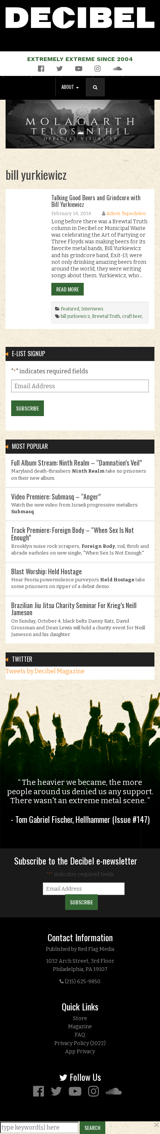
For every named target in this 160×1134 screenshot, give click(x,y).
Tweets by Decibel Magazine (45, 671)
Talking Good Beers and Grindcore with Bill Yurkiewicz (96, 201)
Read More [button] (67, 289)
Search (98, 94)
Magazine (80, 1026)
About (68, 86)
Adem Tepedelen (126, 213)
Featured (70, 309)
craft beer (132, 316)
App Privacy (80, 1051)
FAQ (80, 1035)
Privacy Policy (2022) (80, 1043)
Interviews (92, 309)
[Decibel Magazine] (80, 16)
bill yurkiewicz (75, 316)
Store (80, 1018)
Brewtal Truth (106, 316)
